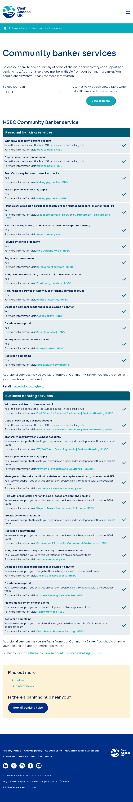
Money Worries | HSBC (50, 611)
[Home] (5, 28)
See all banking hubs (28, 707)
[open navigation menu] (128, 11)
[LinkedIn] (5, 765)
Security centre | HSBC (50, 332)
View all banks (101, 100)
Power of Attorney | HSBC (52, 299)
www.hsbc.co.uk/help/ (29, 386)
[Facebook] (30, 765)
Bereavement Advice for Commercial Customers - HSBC (71, 543)
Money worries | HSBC (50, 348)
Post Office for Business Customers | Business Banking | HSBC (74, 413)
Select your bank (14, 87)
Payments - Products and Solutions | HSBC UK (65, 468)
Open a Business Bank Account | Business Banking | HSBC (60, 653)
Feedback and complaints (52, 364)
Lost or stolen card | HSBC (52, 214)
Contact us (45, 756)
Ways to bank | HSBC (49, 149)
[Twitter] (14, 765)
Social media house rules (19, 756)
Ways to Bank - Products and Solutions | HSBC (65, 508)
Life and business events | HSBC (56, 575)
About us (17, 680)
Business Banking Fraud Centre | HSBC (60, 595)
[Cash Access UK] (16, 12)
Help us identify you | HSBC (53, 250)
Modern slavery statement (82, 750)
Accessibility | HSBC (49, 316)
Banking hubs (19, 28)
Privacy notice (12, 750)
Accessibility (53, 750)
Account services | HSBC (51, 559)
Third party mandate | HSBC (53, 283)
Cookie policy (33, 750)
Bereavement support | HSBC (54, 267)
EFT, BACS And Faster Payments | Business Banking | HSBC (72, 449)
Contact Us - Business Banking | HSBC (59, 488)
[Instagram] (22, 765)
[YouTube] (39, 765)
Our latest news (22, 686)
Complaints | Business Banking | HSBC (60, 631)
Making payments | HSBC (52, 182)
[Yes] (124, 145)
